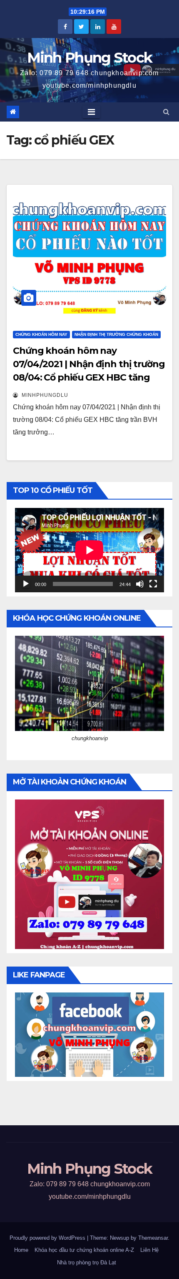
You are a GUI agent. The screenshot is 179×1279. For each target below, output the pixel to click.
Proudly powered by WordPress (48, 1238)
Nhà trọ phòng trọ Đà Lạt (86, 1262)
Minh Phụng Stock (89, 57)
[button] (166, 111)
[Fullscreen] (153, 584)
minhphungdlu (44, 395)
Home (21, 1250)
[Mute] (140, 584)
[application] (89, 550)
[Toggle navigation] (91, 112)
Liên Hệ (149, 1250)
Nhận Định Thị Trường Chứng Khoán (116, 334)
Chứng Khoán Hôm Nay (41, 334)
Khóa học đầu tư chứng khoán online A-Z (84, 1250)
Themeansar (153, 1238)
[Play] (26, 584)
